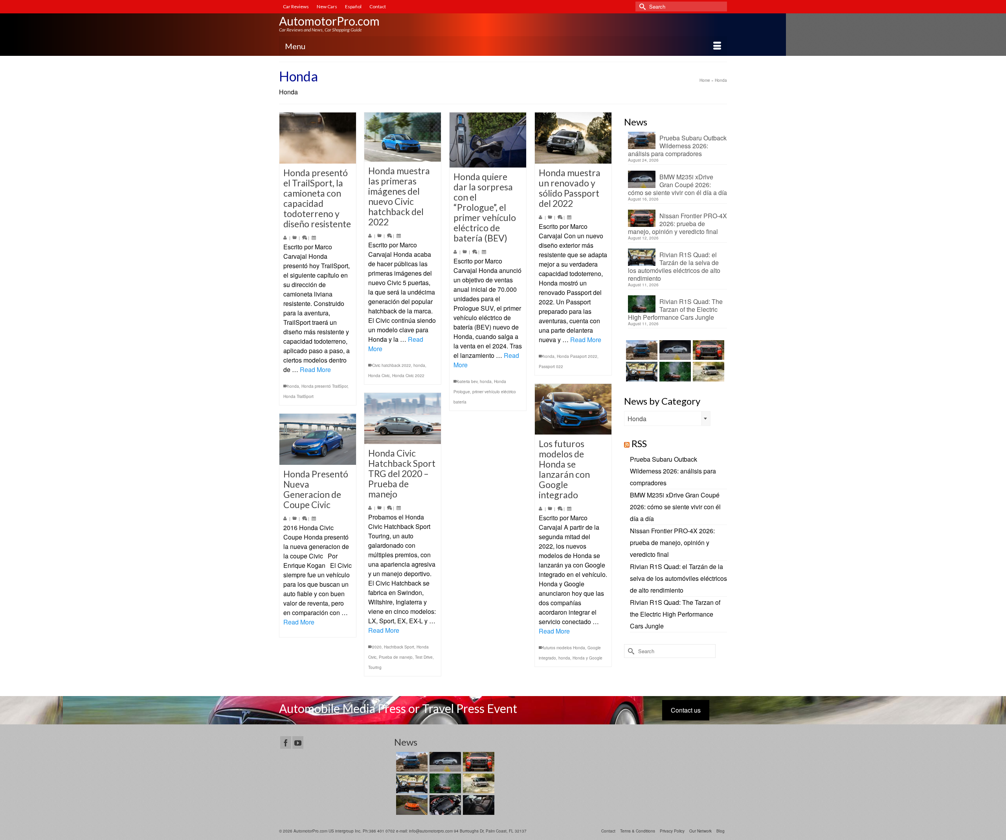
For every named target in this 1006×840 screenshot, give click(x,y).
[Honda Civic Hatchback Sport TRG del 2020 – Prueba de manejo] (402, 418)
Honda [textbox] (637, 418)
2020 (377, 647)
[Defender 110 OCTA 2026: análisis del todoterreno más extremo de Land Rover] (707, 371)
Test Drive (424, 657)
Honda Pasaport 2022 (577, 356)
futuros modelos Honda (564, 647)
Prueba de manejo (396, 657)
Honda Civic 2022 (408, 375)
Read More (315, 369)
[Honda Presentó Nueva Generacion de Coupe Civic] (317, 439)
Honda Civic (379, 375)
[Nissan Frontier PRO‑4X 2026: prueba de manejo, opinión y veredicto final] (707, 350)
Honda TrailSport (298, 396)
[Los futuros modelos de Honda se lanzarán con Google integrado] (573, 409)
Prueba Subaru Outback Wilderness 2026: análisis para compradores (677, 145)
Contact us (686, 710)
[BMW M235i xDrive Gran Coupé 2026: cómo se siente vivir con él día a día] (674, 350)
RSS (639, 443)
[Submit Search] (641, 6)
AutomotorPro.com (329, 21)
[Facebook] (285, 742)
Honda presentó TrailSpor (324, 386)
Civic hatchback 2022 (391, 365)
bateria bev (467, 381)
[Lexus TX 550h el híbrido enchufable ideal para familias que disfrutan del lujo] (444, 805)
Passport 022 (551, 366)
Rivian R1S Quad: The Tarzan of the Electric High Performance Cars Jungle (675, 309)
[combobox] (667, 418)
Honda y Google (587, 658)
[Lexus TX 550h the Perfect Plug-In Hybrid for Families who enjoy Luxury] (477, 805)
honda (293, 386)
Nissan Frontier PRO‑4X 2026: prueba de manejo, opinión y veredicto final (677, 223)
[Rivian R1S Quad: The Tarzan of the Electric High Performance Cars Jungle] (674, 371)
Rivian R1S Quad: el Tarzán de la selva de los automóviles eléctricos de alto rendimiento (674, 266)
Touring (375, 667)
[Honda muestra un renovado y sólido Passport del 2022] (573, 138)
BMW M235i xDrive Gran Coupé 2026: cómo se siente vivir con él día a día (677, 184)
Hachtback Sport (399, 647)
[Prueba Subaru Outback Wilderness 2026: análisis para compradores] (640, 350)
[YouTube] (297, 742)
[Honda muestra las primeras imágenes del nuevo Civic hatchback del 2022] (402, 137)
